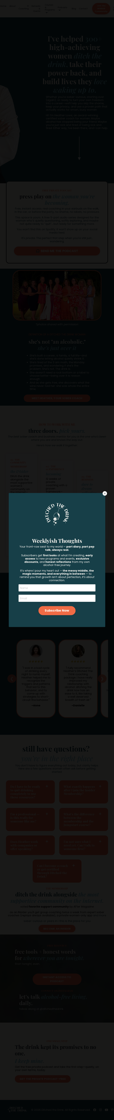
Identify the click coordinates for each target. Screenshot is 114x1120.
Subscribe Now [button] (57, 610)
